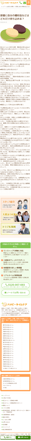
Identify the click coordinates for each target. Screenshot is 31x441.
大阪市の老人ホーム (8, 353)
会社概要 (5, 424)
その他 (4, 387)
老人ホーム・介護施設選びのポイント (12, 403)
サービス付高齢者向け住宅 (10, 383)
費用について (6, 405)
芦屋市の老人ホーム (8, 366)
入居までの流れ (7, 398)
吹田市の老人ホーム (8, 329)
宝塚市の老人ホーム (8, 364)
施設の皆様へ (6, 417)
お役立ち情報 (10, 6)
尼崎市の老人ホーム (8, 357)
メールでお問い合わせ (16, 293)
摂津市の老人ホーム (8, 338)
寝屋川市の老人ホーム (9, 340)
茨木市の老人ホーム (8, 327)
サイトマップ (6, 427)
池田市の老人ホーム (8, 336)
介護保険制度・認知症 (8, 414)
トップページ (6, 395)
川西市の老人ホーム (8, 362)
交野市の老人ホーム (8, 349)
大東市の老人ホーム (8, 351)
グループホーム (7, 385)
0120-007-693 (15, 285)
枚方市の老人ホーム (8, 342)
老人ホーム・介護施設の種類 (10, 400)
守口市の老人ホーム (8, 344)
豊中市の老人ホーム (8, 325)
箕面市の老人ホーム (8, 333)
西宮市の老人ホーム (8, 355)
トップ (3, 6)
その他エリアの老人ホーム (10, 368)
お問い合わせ (6, 422)
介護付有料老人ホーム (9, 379)
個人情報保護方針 (7, 429)
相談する (8, 437)
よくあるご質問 (7, 419)
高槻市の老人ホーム (8, 331)
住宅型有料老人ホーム (9, 381)
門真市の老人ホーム (8, 346)
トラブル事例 (6, 408)
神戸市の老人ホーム (8, 359)
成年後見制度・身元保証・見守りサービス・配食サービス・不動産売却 (17, 411)
